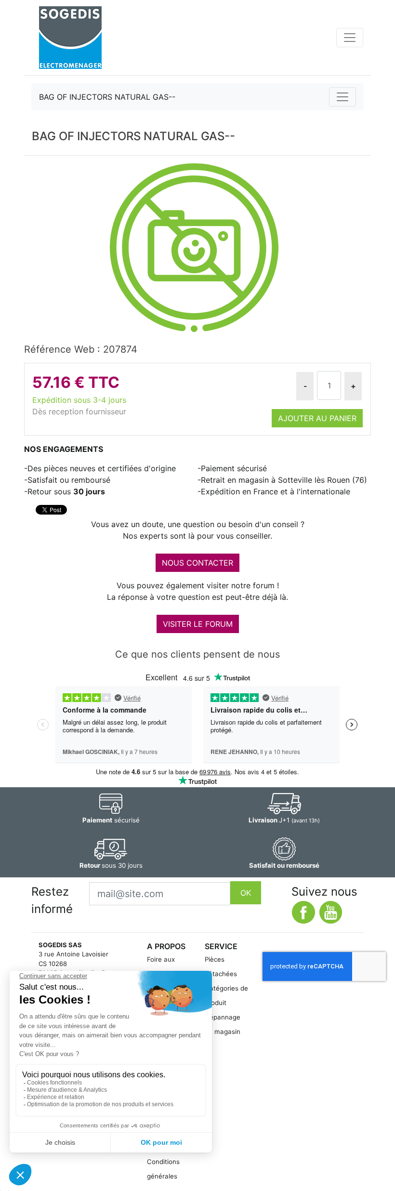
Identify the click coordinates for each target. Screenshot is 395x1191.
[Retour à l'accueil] (70, 37)
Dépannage (222, 1017)
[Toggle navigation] (349, 37)
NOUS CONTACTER (197, 563)
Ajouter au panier (317, 418)
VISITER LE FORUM (198, 624)
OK (245, 893)
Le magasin (222, 1031)
